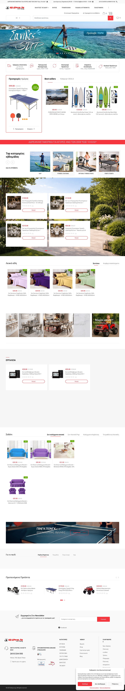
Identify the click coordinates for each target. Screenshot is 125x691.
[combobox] (70, 18)
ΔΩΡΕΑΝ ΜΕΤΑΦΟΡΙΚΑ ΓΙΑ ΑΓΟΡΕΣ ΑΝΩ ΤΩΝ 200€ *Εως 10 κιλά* (27, 1)
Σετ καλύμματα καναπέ (55, 435)
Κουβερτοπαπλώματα (111, 263)
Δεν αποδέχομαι (100, 684)
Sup (74, 555)
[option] (24, 104)
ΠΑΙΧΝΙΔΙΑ (62, 650)
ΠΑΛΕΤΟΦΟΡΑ (98, 7)
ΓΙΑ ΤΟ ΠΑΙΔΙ (63, 656)
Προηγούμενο (19, 129)
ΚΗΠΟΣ (54, 7)
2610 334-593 (16, 654)
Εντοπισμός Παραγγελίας (71, 13)
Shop (81, 647)
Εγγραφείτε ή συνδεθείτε (92, 13)
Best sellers (50, 79)
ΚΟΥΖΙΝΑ (62, 647)
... (108, 7)
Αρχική (82, 644)
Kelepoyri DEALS (67, 79)
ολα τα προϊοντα (12, 168)
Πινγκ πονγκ (66, 555)
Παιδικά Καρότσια (43, 555)
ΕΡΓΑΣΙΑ (62, 644)
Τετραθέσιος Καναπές (111, 435)
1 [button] (46, 250)
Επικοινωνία (83, 653)
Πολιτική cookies (94, 687)
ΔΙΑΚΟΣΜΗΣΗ (63, 659)
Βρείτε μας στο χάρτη (19, 661)
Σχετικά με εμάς (85, 650)
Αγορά (33, 210)
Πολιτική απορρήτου (105, 687)
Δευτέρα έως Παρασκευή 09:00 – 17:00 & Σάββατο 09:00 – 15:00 (72, 1)
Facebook (64, 627)
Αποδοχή (85, 684)
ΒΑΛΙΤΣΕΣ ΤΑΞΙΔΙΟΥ (41, 7)
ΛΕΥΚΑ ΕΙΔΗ (63, 653)
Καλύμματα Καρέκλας (91, 435)
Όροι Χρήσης (107, 646)
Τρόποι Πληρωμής (106, 657)
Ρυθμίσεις (115, 684)
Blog (81, 656)
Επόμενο (29, 129)
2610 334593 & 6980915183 (107, 1)
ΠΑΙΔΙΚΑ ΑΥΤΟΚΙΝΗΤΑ (82, 7)
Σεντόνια (96, 263)
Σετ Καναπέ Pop (73, 435)
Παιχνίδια (56, 555)
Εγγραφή (103, 619)
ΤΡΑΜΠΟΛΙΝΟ (66, 7)
